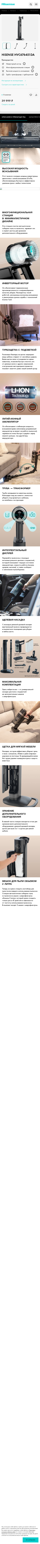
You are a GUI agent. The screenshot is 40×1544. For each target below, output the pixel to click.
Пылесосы (23, 11)
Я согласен (30, 1540)
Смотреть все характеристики (13, 85)
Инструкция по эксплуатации (12, 81)
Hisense (4, 11)
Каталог (13, 11)
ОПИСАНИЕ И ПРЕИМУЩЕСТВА (14, 117)
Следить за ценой (8, 104)
